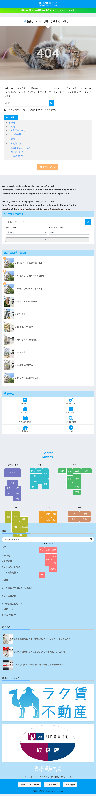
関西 (13, 139)
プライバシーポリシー (29, 785)
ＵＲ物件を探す (15, 134)
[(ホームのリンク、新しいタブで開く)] (48, 769)
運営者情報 (70, 785)
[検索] (51, 103)
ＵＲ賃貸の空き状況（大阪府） (18, 588)
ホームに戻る (48, 167)
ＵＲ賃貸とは (14, 143)
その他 (11, 122)
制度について (17, 152)
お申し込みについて (20, 148)
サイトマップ (52, 785)
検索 (88, 222)
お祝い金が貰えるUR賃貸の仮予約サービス (38, 10)
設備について (17, 156)
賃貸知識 (12, 126)
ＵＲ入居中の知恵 (17, 130)
